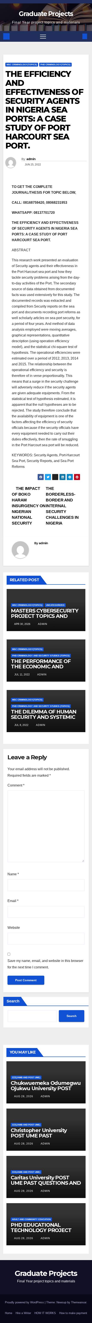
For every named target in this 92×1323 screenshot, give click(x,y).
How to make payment (73, 1313)
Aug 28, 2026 (23, 1096)
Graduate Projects (46, 14)
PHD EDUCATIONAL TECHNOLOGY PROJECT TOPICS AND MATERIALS (42, 1230)
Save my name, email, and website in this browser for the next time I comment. (45, 964)
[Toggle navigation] (43, 36)
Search (13, 1001)
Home (8, 1313)
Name (13, 874)
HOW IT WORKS (45, 1313)
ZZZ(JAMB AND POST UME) (26, 1077)
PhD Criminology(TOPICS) (55, 64)
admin (31, 159)
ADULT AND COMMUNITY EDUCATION (31, 1219)
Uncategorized (55, 605)
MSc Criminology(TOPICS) (22, 64)
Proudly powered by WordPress (25, 1302)
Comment (15, 785)
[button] (77, 36)
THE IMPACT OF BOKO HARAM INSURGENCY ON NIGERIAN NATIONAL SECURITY (29, 505)
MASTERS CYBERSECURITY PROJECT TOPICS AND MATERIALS (44, 616)
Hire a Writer (23, 1313)
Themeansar (78, 1302)
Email (12, 901)
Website (13, 927)
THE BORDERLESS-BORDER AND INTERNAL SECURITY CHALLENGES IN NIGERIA (62, 505)
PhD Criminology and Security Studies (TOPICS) (41, 655)
